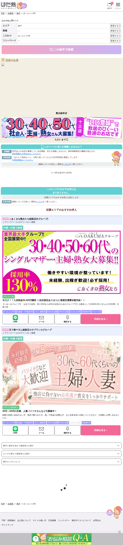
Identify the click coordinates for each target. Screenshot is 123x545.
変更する (115, 26)
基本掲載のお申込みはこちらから (26, 154)
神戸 (18, 13)
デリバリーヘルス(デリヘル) (16, 222)
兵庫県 (10, 13)
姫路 (33, 222)
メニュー (117, 6)
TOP (3, 13)
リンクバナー (64, 520)
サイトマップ (7, 525)
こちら (66, 164)
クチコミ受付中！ (11, 407)
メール (41, 322)
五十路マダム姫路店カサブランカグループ (30, 329)
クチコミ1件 (8, 296)
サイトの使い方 (39, 520)
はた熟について (24, 520)
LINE (15, 322)
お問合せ (97, 520)
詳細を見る (100, 319)
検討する (67, 322)
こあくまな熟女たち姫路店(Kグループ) (28, 219)
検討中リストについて (81, 520)
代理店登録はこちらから (22, 160)
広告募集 (52, 520)
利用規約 (11, 520)
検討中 (110, 5)
